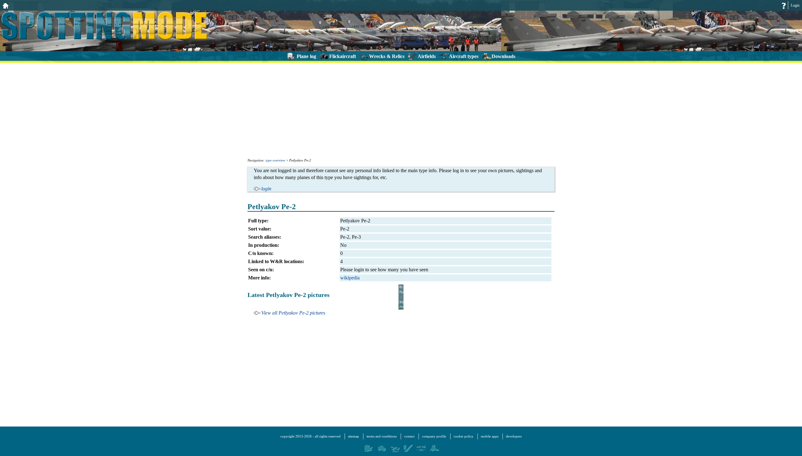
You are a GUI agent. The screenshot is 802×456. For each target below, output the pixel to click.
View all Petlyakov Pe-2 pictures (293, 312)
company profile (434, 436)
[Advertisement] (401, 110)
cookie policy (463, 436)
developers (514, 436)
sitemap (353, 436)
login (266, 188)
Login (795, 5)
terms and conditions (382, 436)
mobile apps (489, 436)
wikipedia (350, 277)
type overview (275, 160)
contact (409, 436)
